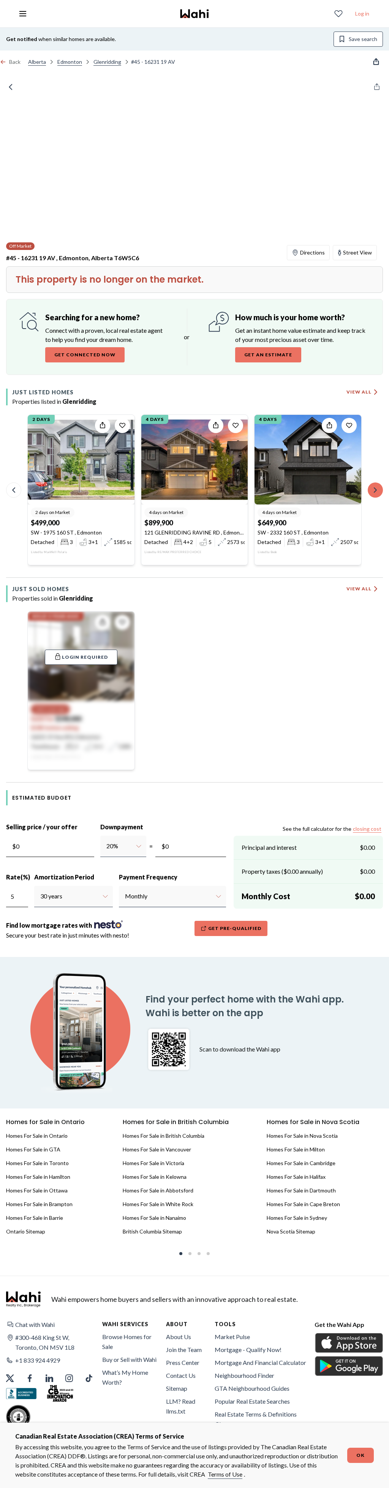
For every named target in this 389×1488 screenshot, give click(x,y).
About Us (178, 1336)
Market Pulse (232, 1336)
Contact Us (181, 1375)
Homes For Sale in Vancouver (157, 1149)
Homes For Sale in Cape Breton (303, 1204)
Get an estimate (268, 354)
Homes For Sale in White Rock (158, 1204)
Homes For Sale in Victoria (153, 1163)
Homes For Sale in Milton (296, 1149)
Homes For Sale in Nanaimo (154, 1217)
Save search (363, 39)
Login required (85, 657)
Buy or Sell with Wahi (129, 1359)
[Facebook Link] (29, 1378)
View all (359, 392)
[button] (52, 1325)
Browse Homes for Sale (127, 1341)
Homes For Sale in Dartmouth (301, 1190)
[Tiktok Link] (89, 1378)
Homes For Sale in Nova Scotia (302, 1135)
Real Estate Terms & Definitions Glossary (256, 1419)
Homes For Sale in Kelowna (155, 1176)
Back (15, 62)
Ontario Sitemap (25, 1231)
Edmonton (69, 62)
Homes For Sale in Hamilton (38, 1176)
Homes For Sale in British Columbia (163, 1135)
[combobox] (106, 846)
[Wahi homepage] (194, 13)
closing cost (367, 828)
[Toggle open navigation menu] (22, 13)
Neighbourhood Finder (244, 1375)
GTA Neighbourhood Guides (252, 1388)
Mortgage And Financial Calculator (260, 1362)
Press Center (182, 1362)
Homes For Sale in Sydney (297, 1217)
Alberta (37, 62)
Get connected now (84, 354)
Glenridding (107, 62)
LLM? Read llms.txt (180, 1406)
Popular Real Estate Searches (252, 1401)
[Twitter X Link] (10, 1378)
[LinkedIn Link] (49, 1378)
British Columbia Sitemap (152, 1231)
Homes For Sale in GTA (33, 1149)
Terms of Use (225, 1474)
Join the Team (184, 1349)
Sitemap (176, 1388)
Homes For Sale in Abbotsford (158, 1190)
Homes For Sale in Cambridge (301, 1163)
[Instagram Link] (69, 1378)
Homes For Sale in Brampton (39, 1204)
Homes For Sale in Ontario (37, 1135)
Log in (362, 13)
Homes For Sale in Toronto (37, 1163)
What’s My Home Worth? (125, 1377)
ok (360, 1455)
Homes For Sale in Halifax (296, 1176)
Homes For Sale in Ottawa (37, 1190)
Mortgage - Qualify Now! (248, 1349)
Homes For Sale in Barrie (34, 1217)
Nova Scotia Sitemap (291, 1231)
